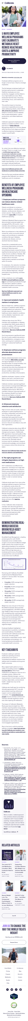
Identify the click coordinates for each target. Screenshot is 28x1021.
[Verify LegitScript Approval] (14, 996)
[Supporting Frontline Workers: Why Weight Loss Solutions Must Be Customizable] (20, 855)
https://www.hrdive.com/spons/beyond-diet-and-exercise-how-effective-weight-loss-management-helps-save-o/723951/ (15, 791)
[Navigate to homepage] (9, 3)
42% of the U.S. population (10, 110)
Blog (3, 29)
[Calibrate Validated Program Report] (14, 1005)
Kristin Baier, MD (18, 77)
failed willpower (14, 125)
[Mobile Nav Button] (3, 3)
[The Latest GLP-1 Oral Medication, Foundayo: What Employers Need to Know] (7, 855)
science (9, 29)
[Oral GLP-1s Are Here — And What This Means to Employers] (20, 886)
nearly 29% (12, 214)
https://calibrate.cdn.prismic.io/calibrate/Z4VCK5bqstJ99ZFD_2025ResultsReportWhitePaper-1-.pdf (15, 779)
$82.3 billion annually (17, 359)
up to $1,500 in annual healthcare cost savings (13, 279)
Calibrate (6, 874)
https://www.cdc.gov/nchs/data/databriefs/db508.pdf (15, 758)
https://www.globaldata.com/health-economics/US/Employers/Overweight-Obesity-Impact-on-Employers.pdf (15, 769)
